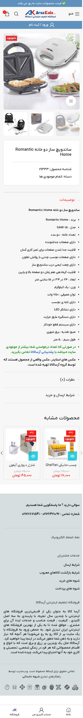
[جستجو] (16, 13)
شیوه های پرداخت (67, 588)
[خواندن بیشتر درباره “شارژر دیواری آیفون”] (33, 456)
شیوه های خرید (69, 581)
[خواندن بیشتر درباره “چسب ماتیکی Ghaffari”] (72, 456)
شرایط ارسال (72, 565)
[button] (75, 71)
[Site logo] (40, 14)
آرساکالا (49, 671)
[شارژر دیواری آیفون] (22, 445)
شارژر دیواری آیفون (22, 465)
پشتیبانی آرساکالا (42, 352)
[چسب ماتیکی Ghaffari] (61, 445)
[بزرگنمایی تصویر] (71, 101)
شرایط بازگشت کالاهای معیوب (59, 573)
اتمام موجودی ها (50, 176)
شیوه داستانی (31, 677)
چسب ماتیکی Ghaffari (61, 465)
